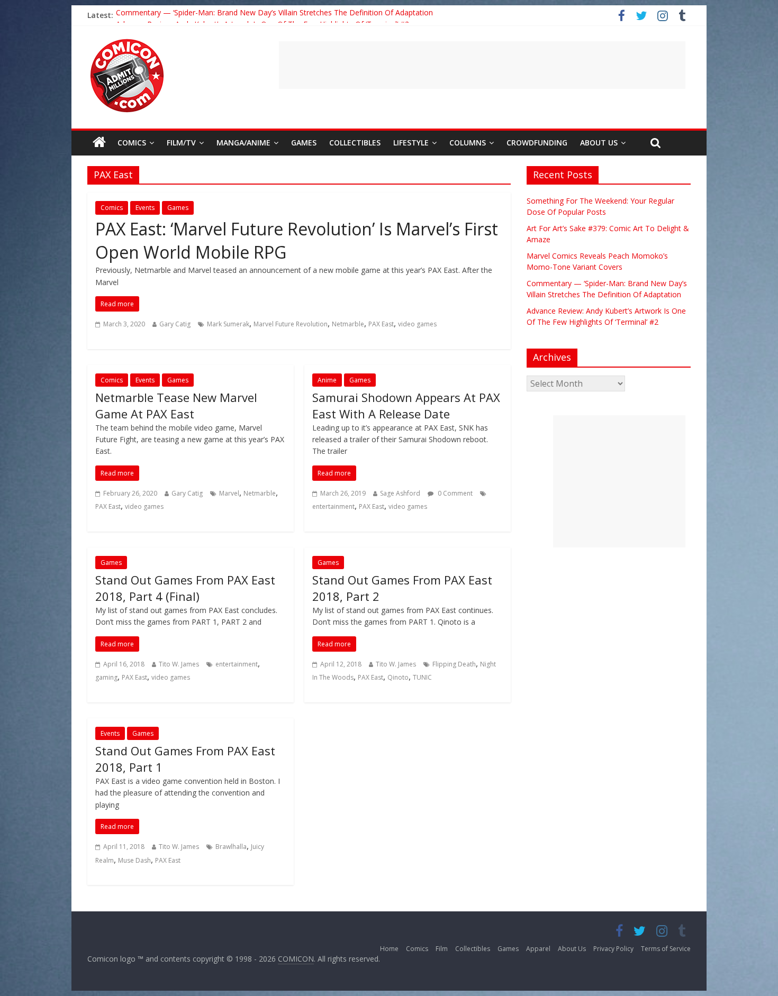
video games (417, 323)
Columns (467, 143)
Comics (131, 143)
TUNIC (422, 677)
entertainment (333, 506)
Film (442, 948)
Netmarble (348, 323)
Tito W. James (179, 664)
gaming (106, 677)
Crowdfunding (536, 143)
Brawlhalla (231, 846)
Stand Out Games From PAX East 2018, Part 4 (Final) (185, 588)
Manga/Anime (243, 143)
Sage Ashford (400, 493)
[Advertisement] (482, 65)
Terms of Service (666, 948)
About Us (599, 143)
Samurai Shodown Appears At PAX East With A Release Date (406, 405)
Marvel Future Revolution (291, 323)
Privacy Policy (613, 948)
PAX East (381, 323)
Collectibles (355, 143)
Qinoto (398, 677)
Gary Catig (175, 323)
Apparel (538, 948)
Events (145, 207)
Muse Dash (134, 860)
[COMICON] (127, 42)
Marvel (229, 493)
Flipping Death (454, 664)
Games (303, 143)
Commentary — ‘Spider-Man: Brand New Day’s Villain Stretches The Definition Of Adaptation (274, 15)
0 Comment (454, 493)
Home (389, 948)
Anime (327, 380)
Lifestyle (411, 143)
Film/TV (181, 143)
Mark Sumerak (228, 323)
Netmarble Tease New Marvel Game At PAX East (176, 405)
